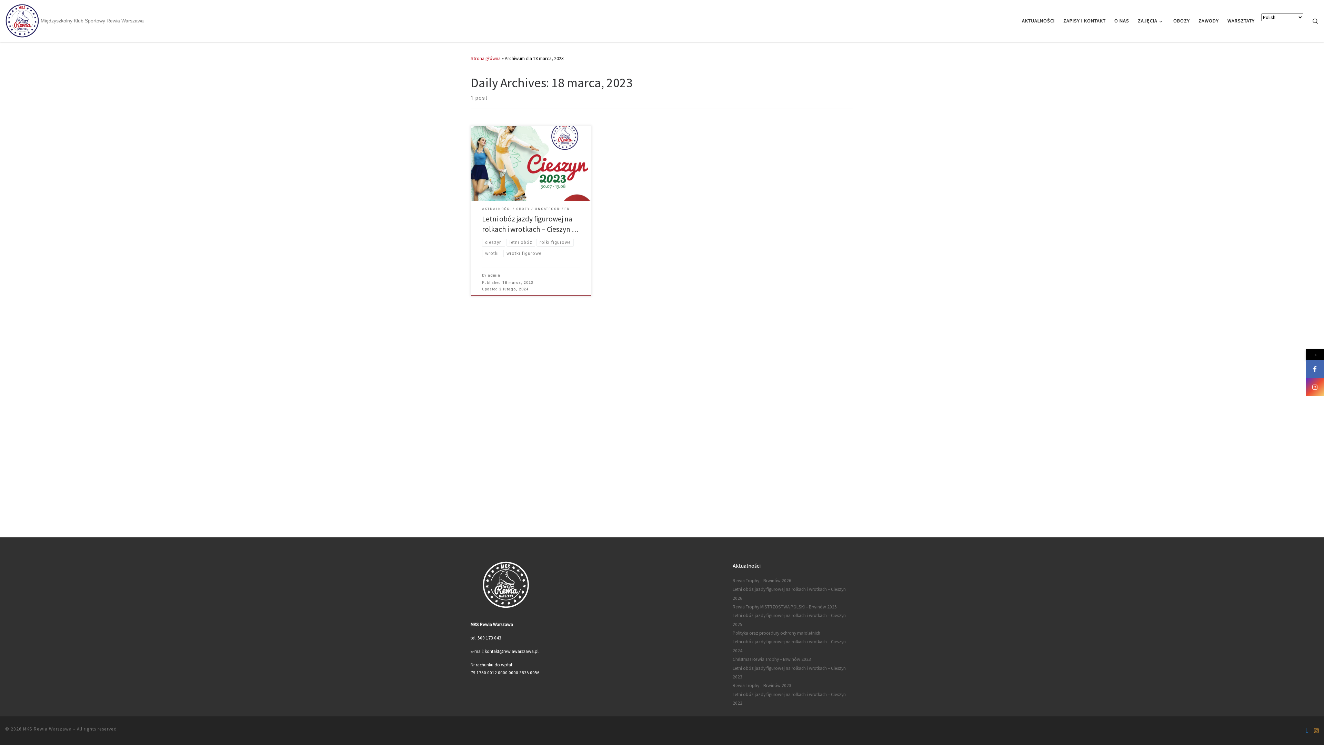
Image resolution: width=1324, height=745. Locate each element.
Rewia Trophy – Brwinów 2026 (762, 581)
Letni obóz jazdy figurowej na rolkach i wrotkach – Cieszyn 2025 (789, 620)
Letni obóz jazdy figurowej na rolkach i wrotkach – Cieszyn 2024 (789, 646)
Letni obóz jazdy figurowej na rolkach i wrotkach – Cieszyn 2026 (789, 593)
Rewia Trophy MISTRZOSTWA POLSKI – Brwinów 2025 (785, 607)
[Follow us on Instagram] (1316, 730)
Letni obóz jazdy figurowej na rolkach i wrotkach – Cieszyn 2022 (789, 699)
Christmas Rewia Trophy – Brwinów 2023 (772, 659)
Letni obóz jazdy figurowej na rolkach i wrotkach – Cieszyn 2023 (789, 672)
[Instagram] (1315, 387)
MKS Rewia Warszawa (47, 729)
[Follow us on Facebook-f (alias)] (1307, 730)
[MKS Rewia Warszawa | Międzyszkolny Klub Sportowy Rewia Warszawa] (22, 20)
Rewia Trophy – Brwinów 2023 (762, 685)
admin (494, 275)
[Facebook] (1315, 369)
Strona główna (486, 58)
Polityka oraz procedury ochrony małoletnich (776, 633)
